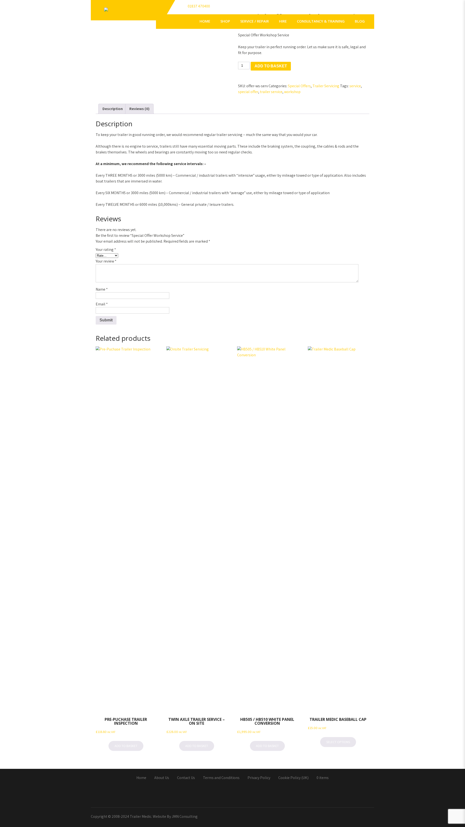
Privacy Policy (259, 778)
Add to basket (271, 66)
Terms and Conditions (221, 778)
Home (205, 21)
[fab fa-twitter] (338, 8)
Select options (338, 742)
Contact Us (186, 778)
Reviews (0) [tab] (139, 108)
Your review (106, 261)
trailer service (271, 91)
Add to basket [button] (126, 746)
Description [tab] (112, 108)
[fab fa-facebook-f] (328, 8)
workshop (292, 91)
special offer (248, 91)
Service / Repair (254, 21)
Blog (360, 21)
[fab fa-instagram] (369, 8)
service (355, 85)
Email (102, 304)
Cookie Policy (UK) (293, 778)
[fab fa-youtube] (359, 8)
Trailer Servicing (325, 85)
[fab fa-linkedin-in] (348, 8)
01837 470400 (199, 6)
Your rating (106, 249)
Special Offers (299, 85)
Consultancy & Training (321, 21)
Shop (225, 21)
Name (102, 289)
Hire (283, 21)
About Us (161, 778)
